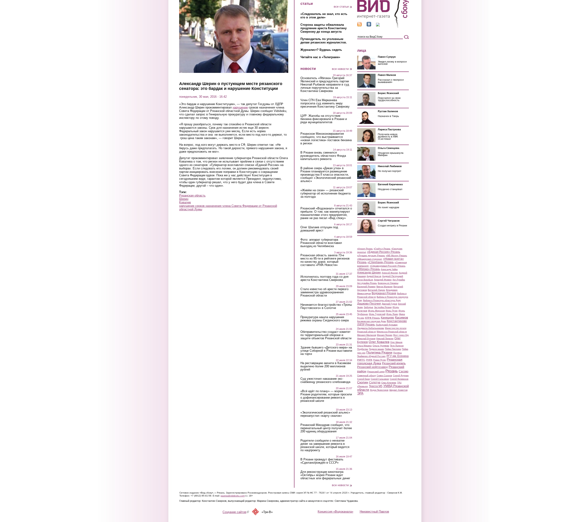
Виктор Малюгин (384, 286)
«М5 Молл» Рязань (396, 255)
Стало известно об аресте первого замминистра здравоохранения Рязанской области (324, 292)
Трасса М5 (375, 386)
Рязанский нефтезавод (372, 367)
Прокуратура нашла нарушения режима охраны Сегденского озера (324, 319)
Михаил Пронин (384, 335)
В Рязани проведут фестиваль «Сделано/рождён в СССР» (321, 461)
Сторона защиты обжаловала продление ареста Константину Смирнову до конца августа (323, 28)
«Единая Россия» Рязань (383, 252)
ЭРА (360, 393)
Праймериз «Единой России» (371, 356)
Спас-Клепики (388, 382)
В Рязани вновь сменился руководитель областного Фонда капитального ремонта (323, 156)
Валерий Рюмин (366, 286)
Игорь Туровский (377, 314)
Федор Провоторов (379, 390)
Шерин (183, 199)
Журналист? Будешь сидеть (321, 49)
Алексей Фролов (390, 273)
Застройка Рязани (383, 307)
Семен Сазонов (384, 375)
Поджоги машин (376, 349)
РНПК (369, 360)
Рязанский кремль (394, 363)
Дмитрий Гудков (389, 304)
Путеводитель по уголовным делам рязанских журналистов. (323, 40)
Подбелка (362, 349)
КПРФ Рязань (372, 318)
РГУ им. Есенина (398, 356)
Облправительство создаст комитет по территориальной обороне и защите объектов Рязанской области (325, 335)
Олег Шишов (396, 342)
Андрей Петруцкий (392, 276)
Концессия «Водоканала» (335, 511)
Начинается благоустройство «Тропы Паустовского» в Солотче (326, 306)
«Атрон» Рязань (365, 249)
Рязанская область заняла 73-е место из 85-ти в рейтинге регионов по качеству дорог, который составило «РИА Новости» (325, 260)
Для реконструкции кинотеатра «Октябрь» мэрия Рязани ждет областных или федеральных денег (325, 475)
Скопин (362, 382)
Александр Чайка (389, 269)
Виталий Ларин (376, 290)
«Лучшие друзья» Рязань (371, 255)
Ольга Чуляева (381, 345)
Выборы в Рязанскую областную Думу (382, 300)
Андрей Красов (374, 276)
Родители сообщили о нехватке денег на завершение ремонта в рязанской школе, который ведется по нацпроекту (324, 445)
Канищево (387, 317)
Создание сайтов (236, 512)
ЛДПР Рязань (366, 324)
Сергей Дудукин (401, 375)
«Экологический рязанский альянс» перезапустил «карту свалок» (325, 414)
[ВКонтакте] (369, 25)
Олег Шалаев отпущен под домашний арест (319, 229)
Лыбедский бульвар (387, 324)
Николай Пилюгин (384, 338)
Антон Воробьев (365, 280)
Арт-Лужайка (399, 280)
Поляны (397, 352)
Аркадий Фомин (383, 279)
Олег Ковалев (379, 342)
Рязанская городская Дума (379, 361)
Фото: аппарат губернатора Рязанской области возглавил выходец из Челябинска (321, 243)
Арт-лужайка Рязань (367, 283)
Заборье (368, 307)
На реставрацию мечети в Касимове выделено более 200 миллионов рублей (325, 366)
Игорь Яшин (392, 314)
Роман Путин (379, 360)
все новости (340, 69)
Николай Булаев (366, 338)
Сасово (403, 371)
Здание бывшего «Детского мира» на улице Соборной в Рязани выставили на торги (326, 351)
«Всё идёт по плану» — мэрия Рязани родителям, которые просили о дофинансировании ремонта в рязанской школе (326, 396)
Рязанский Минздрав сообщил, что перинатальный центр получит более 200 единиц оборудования (326, 428)
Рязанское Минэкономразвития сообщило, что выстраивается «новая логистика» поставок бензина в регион (326, 138)
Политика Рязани (379, 352)
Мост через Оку (401, 335)
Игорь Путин (392, 311)
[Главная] (383, 27)
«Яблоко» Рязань (368, 269)
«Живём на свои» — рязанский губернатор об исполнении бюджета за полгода (325, 193)
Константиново (397, 321)
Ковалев (185, 202)
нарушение (240, 107)
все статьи (341, 6)
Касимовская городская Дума (371, 321)
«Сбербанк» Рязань (381, 262)
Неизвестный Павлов (374, 511)
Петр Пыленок (397, 346)
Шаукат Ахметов (398, 390)
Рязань (391, 371)
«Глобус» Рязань (382, 249)
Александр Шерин (369, 272)
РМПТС (361, 360)
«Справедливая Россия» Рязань (387, 266)
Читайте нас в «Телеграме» (320, 57)
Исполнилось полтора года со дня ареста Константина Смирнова (324, 278)
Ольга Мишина (364, 346)
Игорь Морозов (376, 310)
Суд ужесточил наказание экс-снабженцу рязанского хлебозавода (325, 380)
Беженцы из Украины (388, 283)
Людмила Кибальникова (370, 328)
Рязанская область (192, 195)
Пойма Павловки (393, 349)
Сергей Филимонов (399, 379)
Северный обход (366, 375)
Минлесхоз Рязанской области (392, 332)
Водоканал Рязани (384, 293)
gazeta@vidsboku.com (233, 495)
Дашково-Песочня (369, 303)
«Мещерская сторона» (369, 259)
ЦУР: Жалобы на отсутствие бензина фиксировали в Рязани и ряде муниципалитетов (323, 119)
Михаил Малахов (366, 335)
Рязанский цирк (375, 371)
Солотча (374, 382)
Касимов (401, 317)
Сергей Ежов (363, 379)
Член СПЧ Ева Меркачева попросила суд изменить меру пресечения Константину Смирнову (325, 103)
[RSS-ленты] (359, 25)
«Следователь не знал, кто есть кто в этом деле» (323, 15)
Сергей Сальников (380, 379)
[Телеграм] (378, 25)
